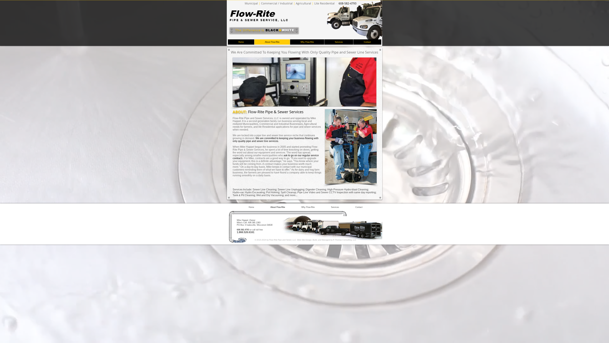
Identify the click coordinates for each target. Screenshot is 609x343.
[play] (368, 103)
